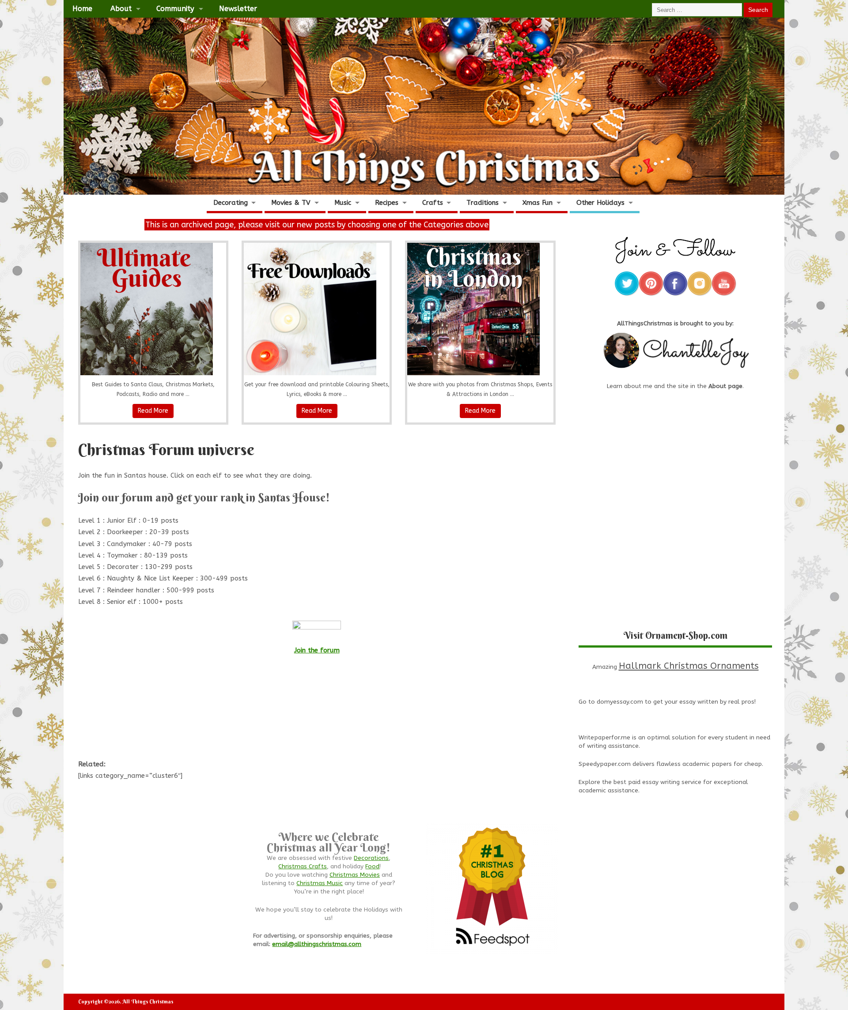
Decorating (230, 203)
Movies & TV (290, 203)
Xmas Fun (537, 203)
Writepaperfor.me (604, 737)
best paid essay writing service (657, 782)
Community (175, 8)
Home (82, 8)
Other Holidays (600, 203)
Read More (153, 411)
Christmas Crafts (302, 866)
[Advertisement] (316, 711)
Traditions (482, 203)
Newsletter (238, 8)
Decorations (371, 858)
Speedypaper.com (605, 764)
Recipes (386, 203)
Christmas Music (319, 883)
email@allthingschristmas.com (316, 944)
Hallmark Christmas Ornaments (689, 665)
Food (372, 866)
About (121, 8)
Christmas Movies (354, 874)
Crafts (432, 203)
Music (342, 203)
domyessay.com (620, 701)
